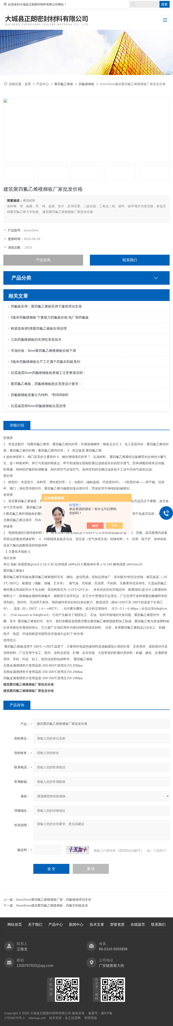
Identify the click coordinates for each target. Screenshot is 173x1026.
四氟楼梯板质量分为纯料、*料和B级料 (39, 395)
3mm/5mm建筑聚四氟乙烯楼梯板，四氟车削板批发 (52, 905)
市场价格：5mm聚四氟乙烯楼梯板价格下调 (43, 350)
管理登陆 (90, 1018)
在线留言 (138, 924)
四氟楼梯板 (86, 84)
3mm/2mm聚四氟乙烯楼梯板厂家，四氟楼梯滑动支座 (53, 899)
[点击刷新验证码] (77, 850)
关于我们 (35, 924)
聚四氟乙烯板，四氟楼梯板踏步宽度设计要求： (46, 384)
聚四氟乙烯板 (63, 84)
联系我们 (130, 260)
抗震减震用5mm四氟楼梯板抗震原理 (38, 406)
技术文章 (97, 924)
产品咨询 (43, 260)
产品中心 (42, 84)
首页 (28, 84)
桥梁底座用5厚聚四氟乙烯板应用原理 (39, 328)
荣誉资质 (117, 924)
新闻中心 (76, 924)
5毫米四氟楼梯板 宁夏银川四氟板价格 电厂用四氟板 (50, 317)
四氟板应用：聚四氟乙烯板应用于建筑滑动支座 (46, 306)
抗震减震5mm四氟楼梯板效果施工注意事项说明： (48, 373)
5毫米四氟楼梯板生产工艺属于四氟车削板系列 (45, 362)
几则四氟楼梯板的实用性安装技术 (36, 339)
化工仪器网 (73, 1018)
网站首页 (14, 924)
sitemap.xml (37, 1018)
